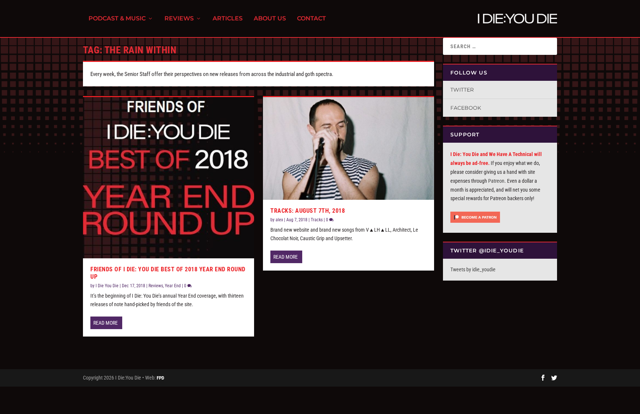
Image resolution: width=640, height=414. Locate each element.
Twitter (462, 89)
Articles (228, 19)
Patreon (496, 181)
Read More (105, 323)
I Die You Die (107, 285)
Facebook (465, 108)
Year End (173, 285)
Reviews (179, 19)
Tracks (317, 219)
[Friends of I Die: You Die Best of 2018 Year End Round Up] (168, 177)
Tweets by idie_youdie (473, 269)
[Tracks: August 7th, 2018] (348, 148)
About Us (270, 19)
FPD (160, 378)
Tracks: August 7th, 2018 (307, 210)
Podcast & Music (117, 19)
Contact (311, 19)
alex (279, 219)
